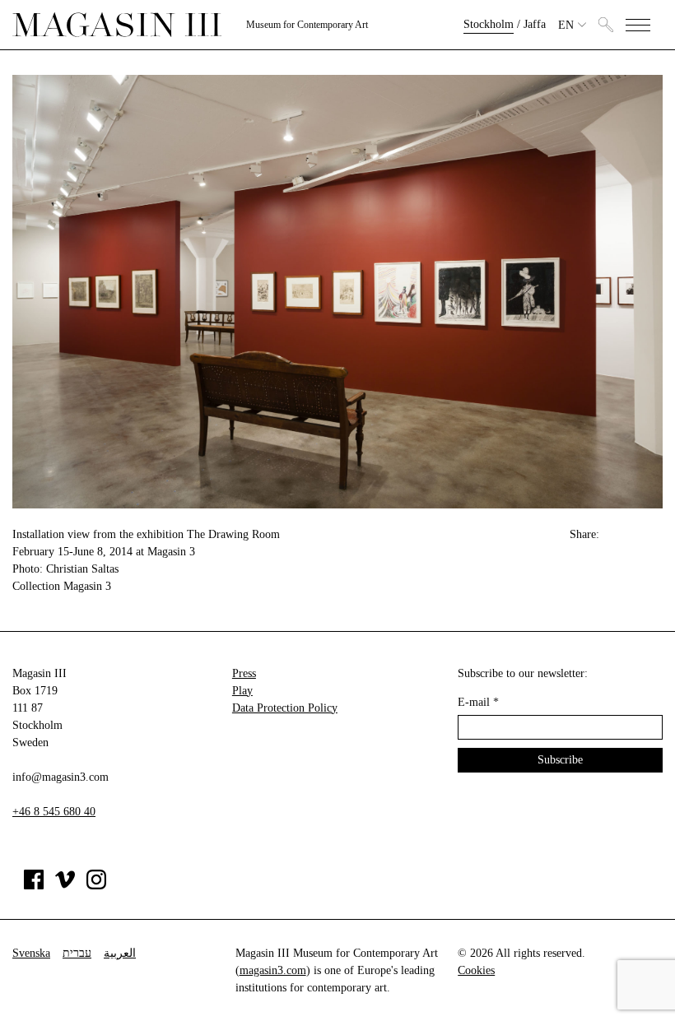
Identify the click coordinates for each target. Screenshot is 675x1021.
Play (242, 691)
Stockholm (488, 24)
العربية (120, 953)
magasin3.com (273, 970)
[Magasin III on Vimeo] (65, 885)
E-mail (478, 702)
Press (244, 673)
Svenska (31, 953)
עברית (77, 953)
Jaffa (535, 24)
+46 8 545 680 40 (53, 811)
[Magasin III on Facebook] (34, 885)
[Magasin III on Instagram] (96, 885)
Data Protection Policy (285, 708)
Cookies (476, 970)
